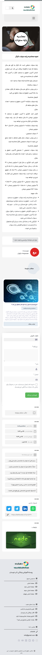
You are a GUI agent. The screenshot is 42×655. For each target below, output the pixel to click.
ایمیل (35, 374)
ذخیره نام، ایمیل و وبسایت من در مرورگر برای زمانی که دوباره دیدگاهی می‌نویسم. (22, 385)
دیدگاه (35, 346)
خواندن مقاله (31, 324)
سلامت (25, 308)
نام (36, 364)
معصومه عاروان (23, 253)
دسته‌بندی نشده (31, 308)
